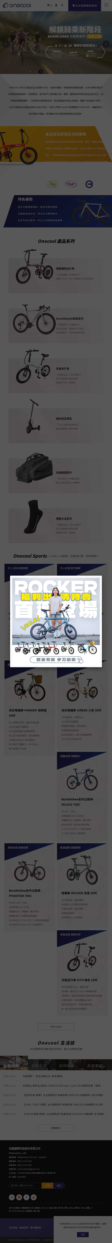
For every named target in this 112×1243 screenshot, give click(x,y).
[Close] (102, 575)
